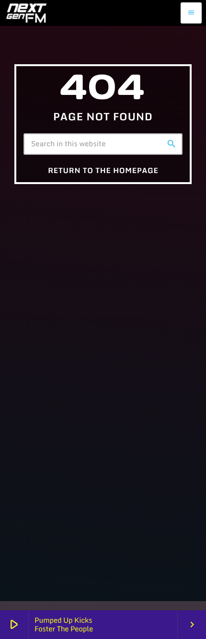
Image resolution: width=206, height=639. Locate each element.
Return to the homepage (103, 170)
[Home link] (26, 13)
